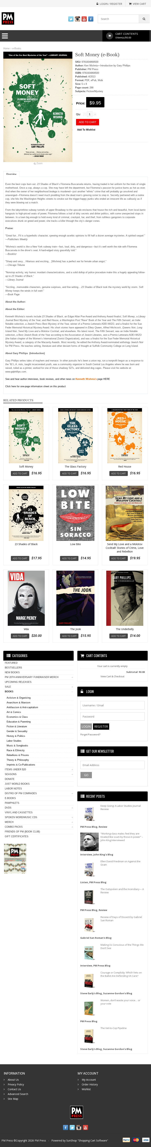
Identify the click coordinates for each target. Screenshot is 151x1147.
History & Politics (16, 736)
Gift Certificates (16, 836)
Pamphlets (12, 803)
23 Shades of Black (26, 544)
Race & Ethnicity (16, 750)
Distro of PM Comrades (21, 793)
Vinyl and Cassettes (19, 812)
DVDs (8, 807)
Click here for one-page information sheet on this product (35, 386)
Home (6, 48)
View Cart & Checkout (112, 676)
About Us (13, 1079)
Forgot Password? (90, 734)
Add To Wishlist (86, 129)
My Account (89, 1079)
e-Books (16, 48)
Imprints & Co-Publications (21, 764)
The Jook (75, 629)
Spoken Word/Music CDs (21, 817)
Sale (8, 686)
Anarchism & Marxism (18, 702)
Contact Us (14, 1089)
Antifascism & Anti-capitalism (22, 707)
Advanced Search (18, 1094)
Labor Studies (14, 740)
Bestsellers (13, 667)
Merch (9, 822)
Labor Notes (13, 788)
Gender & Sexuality (17, 731)
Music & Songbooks (17, 745)
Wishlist (86, 1089)
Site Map (13, 1098)
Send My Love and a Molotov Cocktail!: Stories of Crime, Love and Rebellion (125, 547)
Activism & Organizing (19, 697)
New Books (12, 672)
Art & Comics (14, 712)
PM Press (40, 1140)
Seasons (11, 774)
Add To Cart (20, 473)
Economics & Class (17, 717)
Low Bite (75, 544)
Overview (11, 174)
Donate (10, 779)
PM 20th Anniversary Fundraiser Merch (31, 677)
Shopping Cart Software (93, 1140)
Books (9, 691)
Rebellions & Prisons (18, 755)
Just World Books (17, 783)
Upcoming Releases (18, 682)
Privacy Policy (16, 1084)
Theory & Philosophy (18, 760)
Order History (90, 1084)
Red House (124, 466)
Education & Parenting (19, 721)
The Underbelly (125, 629)
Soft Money (26, 466)
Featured (11, 662)
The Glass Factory (75, 466)
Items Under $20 (15, 769)
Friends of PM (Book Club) (22, 831)
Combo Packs (14, 826)
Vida (26, 629)
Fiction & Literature (17, 726)
